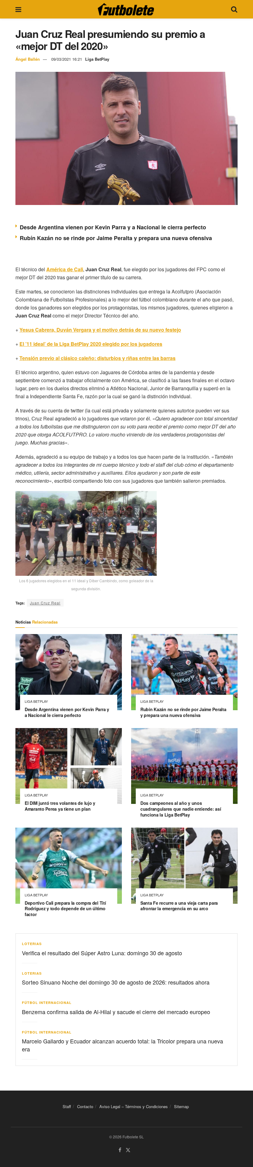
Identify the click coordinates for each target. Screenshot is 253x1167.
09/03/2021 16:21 (66, 59)
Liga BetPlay (97, 59)
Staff (67, 1106)
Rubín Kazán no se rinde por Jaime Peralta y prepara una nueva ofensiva (116, 238)
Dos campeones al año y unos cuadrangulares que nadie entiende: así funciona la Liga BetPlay (180, 809)
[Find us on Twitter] (128, 1150)
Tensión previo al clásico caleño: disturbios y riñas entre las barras (97, 358)
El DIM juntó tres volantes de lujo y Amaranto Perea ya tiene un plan (60, 806)
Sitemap (181, 1106)
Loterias (32, 943)
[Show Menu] (18, 9)
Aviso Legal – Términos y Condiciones (133, 1106)
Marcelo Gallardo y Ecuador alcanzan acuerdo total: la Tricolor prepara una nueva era (122, 1045)
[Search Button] (234, 9)
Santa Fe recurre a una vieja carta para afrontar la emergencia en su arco (179, 906)
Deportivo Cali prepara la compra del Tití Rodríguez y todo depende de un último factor (65, 909)
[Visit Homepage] (126, 9)
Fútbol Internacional (47, 1002)
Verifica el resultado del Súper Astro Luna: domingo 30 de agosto (102, 953)
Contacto (85, 1106)
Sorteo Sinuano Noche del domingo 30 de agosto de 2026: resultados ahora (115, 982)
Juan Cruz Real (45, 602)
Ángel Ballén (27, 59)
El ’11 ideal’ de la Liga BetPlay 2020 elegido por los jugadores (90, 343)
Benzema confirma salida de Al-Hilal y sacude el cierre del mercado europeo (116, 1012)
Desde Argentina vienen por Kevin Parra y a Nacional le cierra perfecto (113, 227)
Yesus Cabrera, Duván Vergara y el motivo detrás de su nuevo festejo (100, 329)
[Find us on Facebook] (119, 1150)
